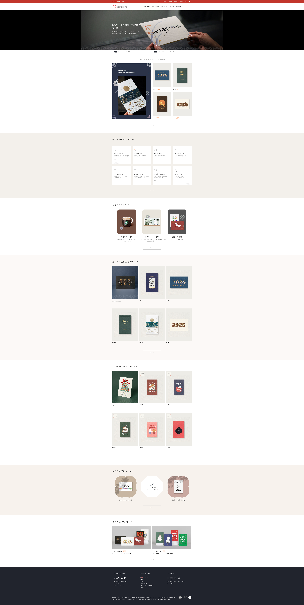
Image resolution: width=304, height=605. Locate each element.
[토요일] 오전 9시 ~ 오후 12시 (119, 583)
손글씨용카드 (164, 6)
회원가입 (164, 1)
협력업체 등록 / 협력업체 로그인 (147, 585)
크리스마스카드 (155, 6)
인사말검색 (176, 1)
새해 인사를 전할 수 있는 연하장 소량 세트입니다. (122, 553)
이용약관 (161, 599)
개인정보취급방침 (167, 599)
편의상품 (172, 6)
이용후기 (181, 1)
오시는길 (142, 581)
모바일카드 (178, 6)
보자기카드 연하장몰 (116, 1)
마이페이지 (170, 1)
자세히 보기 (152, 125)
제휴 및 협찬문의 (144, 583)
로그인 (159, 1)
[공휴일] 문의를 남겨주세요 (119, 585)
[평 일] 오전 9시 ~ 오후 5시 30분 (120, 581)
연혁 (142, 579)
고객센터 (186, 1)
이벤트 (185, 6)
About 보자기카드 (144, 577)
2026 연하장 (147, 6)
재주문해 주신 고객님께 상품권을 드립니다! (126, 51)
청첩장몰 (123, 1)
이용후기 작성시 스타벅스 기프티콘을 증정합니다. (167, 51)
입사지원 (142, 587)
